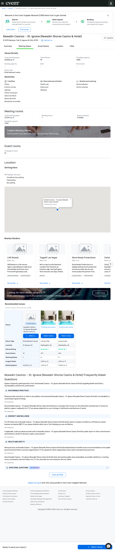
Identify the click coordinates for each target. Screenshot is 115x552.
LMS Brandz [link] (13, 257)
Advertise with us (91, 499)
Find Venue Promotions (10, 496)
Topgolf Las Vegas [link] (48, 257)
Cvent (4, 8)
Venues (10, 8)
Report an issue (34, 483)
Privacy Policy (90, 491)
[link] (19, 249)
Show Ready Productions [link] (83, 257)
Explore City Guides (9, 499)
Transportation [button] (109, 275)
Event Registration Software (39, 493)
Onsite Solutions (8, 501)
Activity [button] (42, 275)
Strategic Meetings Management (41, 499)
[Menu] (2, 3)
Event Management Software (39, 491)
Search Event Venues (9, 493)
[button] (57, 209)
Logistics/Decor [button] (25, 275)
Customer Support (64, 496)
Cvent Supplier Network (10, 491)
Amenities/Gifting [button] (13, 275)
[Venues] (111, 3)
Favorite (110, 38)
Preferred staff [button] (88, 275)
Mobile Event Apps (36, 496)
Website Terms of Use (93, 496)
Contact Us (61, 493)
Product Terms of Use (93, 493)
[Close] (108, 15)
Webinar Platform (36, 504)
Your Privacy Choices (65, 499)
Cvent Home (62, 491)
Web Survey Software (37, 501)
